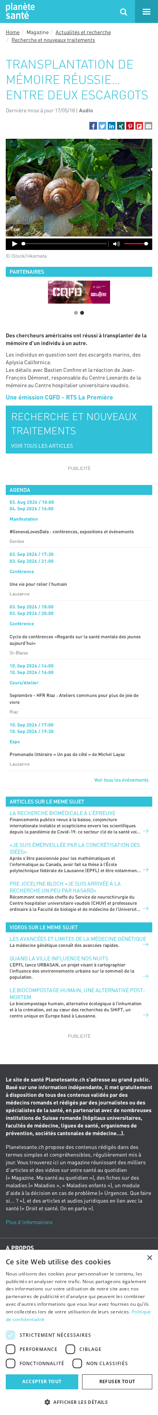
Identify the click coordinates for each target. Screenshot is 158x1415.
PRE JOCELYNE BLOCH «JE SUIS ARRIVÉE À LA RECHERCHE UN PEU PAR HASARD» (65, 887)
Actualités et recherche (83, 32)
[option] (79, 292)
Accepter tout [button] (41, 1381)
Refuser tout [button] (117, 1381)
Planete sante (19, 11)
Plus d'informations (29, 1222)
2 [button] (82, 313)
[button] (93, 126)
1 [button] (76, 313)
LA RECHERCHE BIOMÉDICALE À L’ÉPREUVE (62, 813)
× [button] (149, 1258)
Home (13, 32)
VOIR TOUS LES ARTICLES (42, 445)
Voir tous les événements (121, 780)
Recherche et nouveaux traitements (53, 39)
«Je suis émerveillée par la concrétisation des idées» (75, 848)
